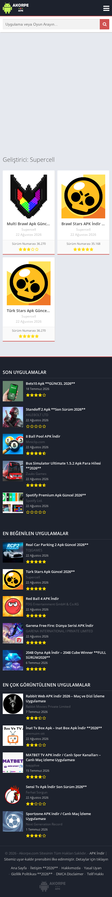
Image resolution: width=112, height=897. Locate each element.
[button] (104, 24)
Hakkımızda (70, 867)
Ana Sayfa (19, 867)
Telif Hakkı (95, 873)
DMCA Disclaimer (69, 873)
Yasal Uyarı (92, 867)
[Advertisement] (56, 94)
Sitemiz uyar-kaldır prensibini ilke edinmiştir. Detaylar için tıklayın (56, 859)
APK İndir (96, 853)
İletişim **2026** (44, 867)
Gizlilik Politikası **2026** (31, 873)
